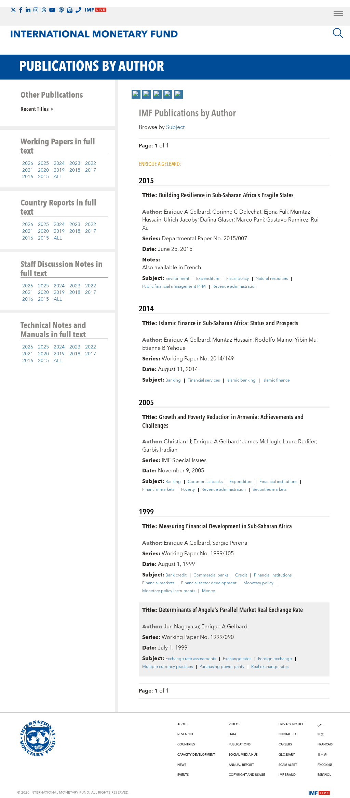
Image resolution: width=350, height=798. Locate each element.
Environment (177, 279)
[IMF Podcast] (61, 10)
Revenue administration (235, 287)
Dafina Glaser (217, 220)
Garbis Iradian (159, 450)
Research (185, 734)
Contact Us (288, 734)
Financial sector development (209, 583)
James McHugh (261, 441)
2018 (74, 170)
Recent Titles (35, 108)
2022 (90, 163)
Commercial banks (205, 482)
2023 (74, 163)
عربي (320, 724)
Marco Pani (250, 220)
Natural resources (272, 279)
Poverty (188, 490)
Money (208, 591)
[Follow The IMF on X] (13, 10)
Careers (285, 744)
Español (324, 775)
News (181, 765)
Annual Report (241, 765)
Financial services (204, 381)
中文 (321, 734)
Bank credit (176, 575)
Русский (325, 765)
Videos (234, 724)
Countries (186, 744)
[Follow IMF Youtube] (52, 10)
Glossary (287, 754)
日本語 (322, 754)
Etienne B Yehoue (164, 348)
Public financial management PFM (174, 287)
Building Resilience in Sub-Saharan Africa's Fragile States (226, 194)
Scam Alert (288, 765)
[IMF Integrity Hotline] (78, 10)
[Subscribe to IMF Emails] (69, 10)
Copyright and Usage (247, 775)
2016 (27, 177)
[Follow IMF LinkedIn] (28, 10)
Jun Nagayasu (181, 626)
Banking (173, 381)
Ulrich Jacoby (181, 220)
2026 (27, 163)
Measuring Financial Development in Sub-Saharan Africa (225, 525)
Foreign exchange (275, 659)
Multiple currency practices (167, 667)
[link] (136, 94)
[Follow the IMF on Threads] (43, 10)
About (182, 724)
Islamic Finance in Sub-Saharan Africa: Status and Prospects (228, 322)
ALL (58, 177)
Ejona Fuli (276, 212)
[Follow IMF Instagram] (35, 10)
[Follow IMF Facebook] (21, 10)
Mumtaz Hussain (232, 340)
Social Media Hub (243, 754)
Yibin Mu (306, 340)
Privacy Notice (291, 724)
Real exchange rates (269, 667)
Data (232, 734)
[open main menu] (338, 14)
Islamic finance (276, 381)
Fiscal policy (237, 279)
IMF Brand (287, 775)
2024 (59, 163)
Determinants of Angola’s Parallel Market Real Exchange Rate (231, 609)
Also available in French (171, 267)
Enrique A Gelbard (187, 212)
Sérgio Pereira (229, 543)
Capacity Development (196, 754)
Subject (175, 127)
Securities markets (269, 490)
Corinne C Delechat (236, 212)
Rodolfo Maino (273, 340)
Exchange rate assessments (190, 659)
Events (183, 775)
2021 (27, 170)
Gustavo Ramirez (287, 220)
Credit (241, 575)
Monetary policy (258, 583)
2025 (43, 163)
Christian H (177, 441)
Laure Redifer (299, 441)
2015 (43, 177)
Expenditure (207, 279)
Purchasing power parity (222, 667)
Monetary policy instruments (168, 591)
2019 (59, 170)
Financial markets (158, 490)
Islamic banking (241, 381)
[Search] (338, 33)
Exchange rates (237, 659)
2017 (90, 170)
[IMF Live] (319, 792)
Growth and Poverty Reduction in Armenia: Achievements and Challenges (223, 421)
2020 (43, 170)
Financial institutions (278, 482)
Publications (240, 744)
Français (325, 744)
